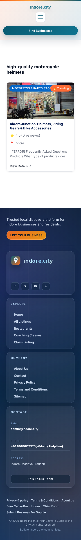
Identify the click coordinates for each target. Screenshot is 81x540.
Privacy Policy (25, 382)
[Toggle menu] (40, 17)
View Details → (21, 166)
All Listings (22, 321)
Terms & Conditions (45, 500)
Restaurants (23, 328)
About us (67, 500)
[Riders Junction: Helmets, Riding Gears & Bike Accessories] (40, 101)
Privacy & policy (17, 500)
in (46, 286)
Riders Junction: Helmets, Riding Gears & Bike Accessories (36, 126)
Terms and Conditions (31, 389)
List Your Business (26, 235)
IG (35, 286)
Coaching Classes (28, 335)
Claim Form (50, 506)
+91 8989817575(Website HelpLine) (37, 446)
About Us (21, 368)
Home (18, 314)
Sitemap (20, 396)
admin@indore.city (24, 429)
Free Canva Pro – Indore (23, 506)
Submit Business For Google (26, 512)
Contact (20, 375)
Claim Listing (24, 342)
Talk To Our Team (40, 479)
